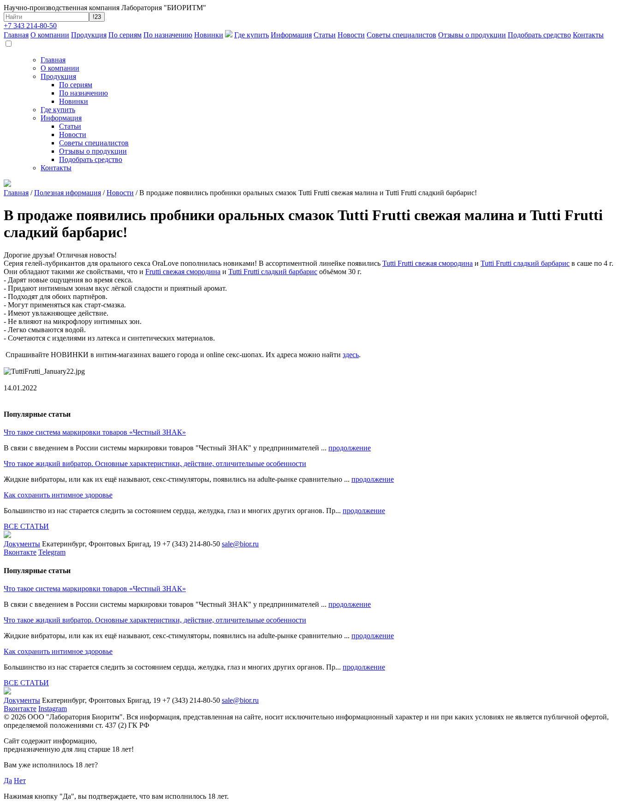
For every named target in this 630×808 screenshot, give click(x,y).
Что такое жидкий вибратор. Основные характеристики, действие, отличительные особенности (155, 463)
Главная (16, 35)
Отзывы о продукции (472, 35)
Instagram (52, 708)
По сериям (125, 35)
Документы (22, 544)
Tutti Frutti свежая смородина (427, 263)
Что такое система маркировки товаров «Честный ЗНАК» (95, 432)
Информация (291, 35)
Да (8, 780)
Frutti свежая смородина (182, 271)
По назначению (167, 35)
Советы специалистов (401, 35)
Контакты (588, 35)
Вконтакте (20, 552)
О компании (49, 35)
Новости (351, 35)
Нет (20, 780)
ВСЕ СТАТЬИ (26, 526)
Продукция (89, 35)
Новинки (208, 35)
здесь (351, 355)
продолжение (349, 448)
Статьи (325, 35)
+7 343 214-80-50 (30, 26)
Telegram (51, 552)
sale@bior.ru (240, 544)
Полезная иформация (67, 193)
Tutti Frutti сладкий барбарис (525, 263)
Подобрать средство (539, 35)
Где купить (251, 35)
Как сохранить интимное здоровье (58, 495)
